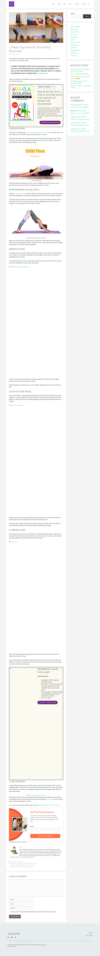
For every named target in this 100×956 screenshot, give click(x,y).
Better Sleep (74, 29)
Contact (77, 4)
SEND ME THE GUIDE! (45, 836)
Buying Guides (74, 32)
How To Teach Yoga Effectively (79, 74)
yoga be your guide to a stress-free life (49, 805)
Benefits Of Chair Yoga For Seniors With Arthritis (22, 866)
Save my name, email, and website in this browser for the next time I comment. (34, 912)
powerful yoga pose (19, 193)
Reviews (72, 40)
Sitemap (84, 4)
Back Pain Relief (75, 26)
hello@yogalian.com (41, 944)
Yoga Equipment (75, 50)
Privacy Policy (89, 935)
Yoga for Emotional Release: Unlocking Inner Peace (23, 865)
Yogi (71, 117)
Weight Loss (74, 47)
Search (72, 13)
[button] (89, 4)
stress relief (13, 863)
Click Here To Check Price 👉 (47, 702)
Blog (65, 4)
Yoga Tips (73, 55)
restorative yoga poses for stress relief (37, 132)
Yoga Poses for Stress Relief (30, 863)
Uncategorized (74, 45)
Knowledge (73, 37)
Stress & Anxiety (15, 861)
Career (70, 4)
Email (31, 826)
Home (53, 4)
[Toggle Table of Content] (53, 87)
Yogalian (72, 105)
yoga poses (43, 73)
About (59, 4)
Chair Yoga (73, 34)
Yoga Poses (22, 861)
